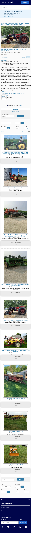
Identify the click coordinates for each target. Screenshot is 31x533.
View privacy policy (8, 16)
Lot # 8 (10, 432)
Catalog (15, 109)
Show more (3, 91)
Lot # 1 (10, 154)
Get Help (22, 105)
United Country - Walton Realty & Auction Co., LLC (12, 23)
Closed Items (24, 131)
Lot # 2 (10, 189)
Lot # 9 (10, 465)
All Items (19, 131)
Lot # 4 (10, 286)
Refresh (3, 131)
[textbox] (8, 116)
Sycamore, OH (5, 57)
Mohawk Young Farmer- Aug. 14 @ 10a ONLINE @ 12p (15, 24)
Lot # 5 (10, 321)
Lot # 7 (10, 399)
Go (22, 123)
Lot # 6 (10, 352)
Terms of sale (15, 111)
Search (20, 115)
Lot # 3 (10, 237)
